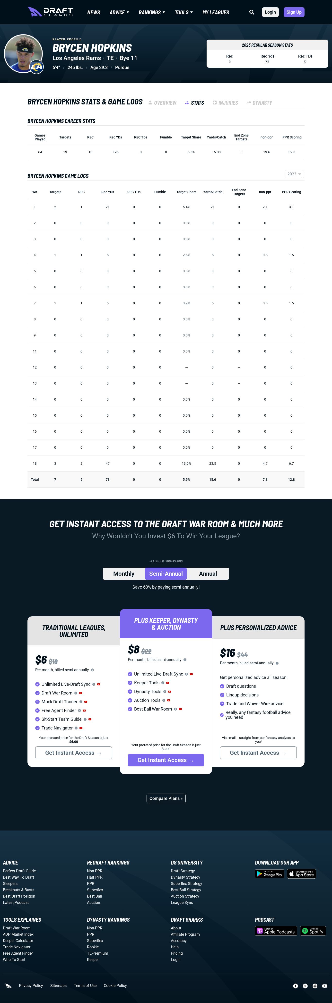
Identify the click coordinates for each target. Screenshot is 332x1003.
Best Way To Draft (18, 877)
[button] (98, 684)
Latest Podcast (16, 902)
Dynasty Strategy (185, 877)
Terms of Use (85, 986)
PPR (90, 883)
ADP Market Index (18, 934)
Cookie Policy (115, 986)
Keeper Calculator (18, 940)
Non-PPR (94, 871)
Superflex (95, 890)
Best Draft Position (19, 896)
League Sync (182, 902)
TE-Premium (97, 953)
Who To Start (14, 959)
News (93, 12)
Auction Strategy (185, 896)
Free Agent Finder (18, 953)
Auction (93, 902)
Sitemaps (58, 986)
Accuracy (179, 940)
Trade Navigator (16, 947)
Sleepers (10, 883)
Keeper (93, 959)
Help (175, 947)
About (176, 928)
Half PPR (95, 877)
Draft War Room (17, 928)
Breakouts (11, 890)
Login (270, 12)
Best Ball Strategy (186, 890)
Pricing (177, 953)
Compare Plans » (166, 798)
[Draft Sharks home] (50, 12)
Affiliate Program (185, 934)
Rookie (93, 947)
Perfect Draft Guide (19, 871)
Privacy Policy (31, 986)
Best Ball (94, 896)
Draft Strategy (183, 871)
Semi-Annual (166, 573)
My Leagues (215, 12)
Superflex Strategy (186, 883)
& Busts (27, 890)
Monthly (123, 573)
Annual (208, 573)
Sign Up (294, 12)
